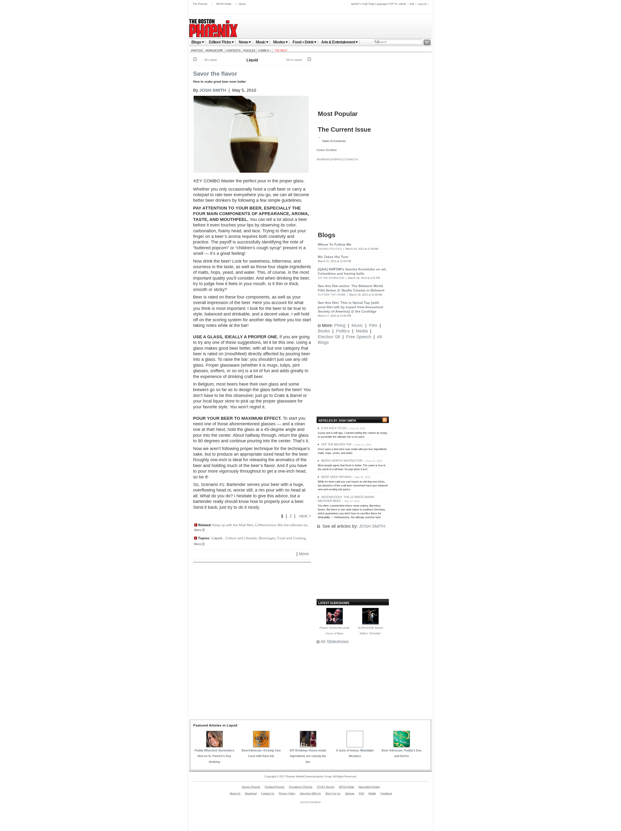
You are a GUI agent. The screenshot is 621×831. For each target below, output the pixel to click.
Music (260, 42)
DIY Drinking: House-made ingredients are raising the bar (308, 756)
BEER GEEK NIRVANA (336, 477)
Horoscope (214, 50)
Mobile (372, 793)
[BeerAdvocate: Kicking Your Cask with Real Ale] (261, 745)
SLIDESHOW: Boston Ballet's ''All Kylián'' (370, 630)
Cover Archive (327, 150)
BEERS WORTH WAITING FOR (341, 460)
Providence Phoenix (300, 786)
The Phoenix (200, 3)
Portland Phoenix (275, 786)
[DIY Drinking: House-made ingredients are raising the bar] (308, 745)
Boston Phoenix (251, 786)
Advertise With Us (310, 793)
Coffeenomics (265, 525)
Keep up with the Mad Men (232, 525)
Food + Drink (303, 42)
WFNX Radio (223, 3)
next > (304, 516)
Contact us (351, 159)
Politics (343, 331)
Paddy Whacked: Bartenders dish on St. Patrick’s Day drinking (214, 756)
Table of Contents (334, 141)
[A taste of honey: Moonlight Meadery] (355, 745)
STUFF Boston (326, 786)
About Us (235, 793)
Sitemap (349, 793)
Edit (412, 3)
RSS (361, 793)
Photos (197, 50)
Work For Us (333, 793)
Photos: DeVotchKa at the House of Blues (334, 630)
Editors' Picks (220, 42)
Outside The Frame (332, 294)
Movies (279, 42)
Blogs (196, 42)
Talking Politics (330, 248)
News (243, 42)
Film (373, 325)
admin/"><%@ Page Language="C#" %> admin (378, 3)
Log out (422, 3)
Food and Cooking (291, 538)
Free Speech (358, 336)
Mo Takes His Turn (333, 257)
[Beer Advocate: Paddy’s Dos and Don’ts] (401, 745)
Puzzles (249, 50)
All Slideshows (334, 641)
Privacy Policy (287, 793)
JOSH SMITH (372, 526)
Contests (233, 50)
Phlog (339, 325)
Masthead (323, 159)
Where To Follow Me (334, 244)
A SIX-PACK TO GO (334, 428)
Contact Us (267, 793)
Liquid (252, 60)
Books (324, 331)
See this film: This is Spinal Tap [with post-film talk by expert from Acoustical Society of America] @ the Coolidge (350, 307)
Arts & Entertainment (338, 42)
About (242, 3)
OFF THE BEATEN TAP (336, 444)
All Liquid (210, 60)
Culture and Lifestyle (241, 538)
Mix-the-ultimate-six (293, 525)
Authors (337, 159)
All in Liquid (294, 60)
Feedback (386, 793)
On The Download (331, 277)
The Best (280, 50)
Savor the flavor (215, 73)
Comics (264, 50)
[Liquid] (309, 60)
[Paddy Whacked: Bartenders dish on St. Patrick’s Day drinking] (214, 745)
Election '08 (329, 336)
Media (362, 331)
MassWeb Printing (369, 786)
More (198, 530)
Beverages (267, 538)
